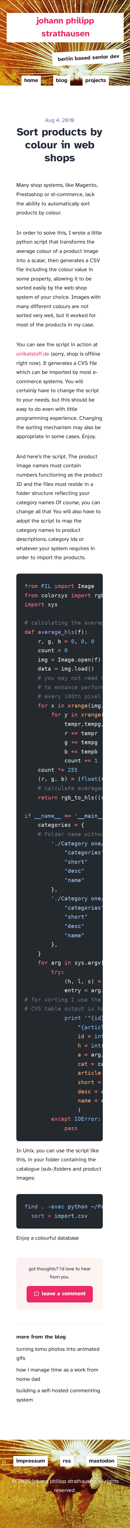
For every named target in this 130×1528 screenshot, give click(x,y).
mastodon (101, 1461)
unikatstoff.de (32, 354)
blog (61, 80)
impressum (30, 1461)
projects (95, 80)
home (31, 80)
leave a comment (64, 1294)
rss (67, 1461)
